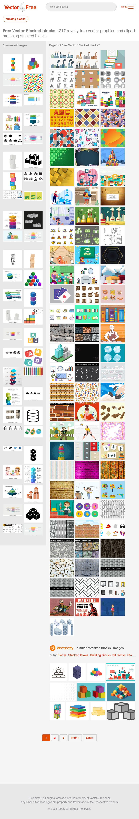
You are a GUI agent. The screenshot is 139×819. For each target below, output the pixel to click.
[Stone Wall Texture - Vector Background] (113, 548)
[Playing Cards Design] (62, 294)
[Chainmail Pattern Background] (87, 587)
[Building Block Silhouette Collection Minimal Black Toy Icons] (33, 396)
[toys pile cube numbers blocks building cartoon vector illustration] (57, 711)
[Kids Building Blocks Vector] (113, 98)
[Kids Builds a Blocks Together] (87, 177)
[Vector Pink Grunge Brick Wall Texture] (87, 470)
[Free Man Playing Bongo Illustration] (113, 607)
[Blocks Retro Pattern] (87, 118)
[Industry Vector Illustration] (87, 216)
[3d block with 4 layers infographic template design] (33, 533)
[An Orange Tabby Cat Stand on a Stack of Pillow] (62, 255)
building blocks (15, 19)
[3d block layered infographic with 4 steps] (12, 337)
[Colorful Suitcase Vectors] (62, 451)
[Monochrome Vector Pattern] (113, 509)
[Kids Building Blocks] (87, 98)
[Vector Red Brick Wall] (87, 529)
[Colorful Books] (113, 314)
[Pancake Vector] (113, 294)
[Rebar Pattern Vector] (62, 470)
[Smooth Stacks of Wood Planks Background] (113, 196)
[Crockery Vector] (113, 372)
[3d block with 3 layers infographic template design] (12, 83)
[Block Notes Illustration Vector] (113, 79)
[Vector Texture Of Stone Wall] (62, 333)
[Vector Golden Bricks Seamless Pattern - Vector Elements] (62, 392)
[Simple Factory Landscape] (113, 216)
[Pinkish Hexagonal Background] (113, 431)
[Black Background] (87, 353)
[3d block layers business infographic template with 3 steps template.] (33, 122)
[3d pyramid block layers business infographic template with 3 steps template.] (12, 494)
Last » (90, 738)
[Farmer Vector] (87, 490)
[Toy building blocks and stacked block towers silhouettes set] (33, 181)
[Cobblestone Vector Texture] (87, 568)
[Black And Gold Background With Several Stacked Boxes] (113, 255)
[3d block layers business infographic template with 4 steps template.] (12, 298)
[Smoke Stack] (62, 59)
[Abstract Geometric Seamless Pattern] (62, 138)
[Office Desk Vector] (62, 372)
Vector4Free (20, 7)
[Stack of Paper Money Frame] (87, 157)
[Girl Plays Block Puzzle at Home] (62, 216)
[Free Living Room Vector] (87, 275)
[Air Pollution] (113, 275)
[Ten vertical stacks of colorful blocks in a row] (33, 376)
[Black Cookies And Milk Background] (113, 392)
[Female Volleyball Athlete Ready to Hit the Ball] (87, 431)
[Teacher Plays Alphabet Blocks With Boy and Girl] (62, 275)
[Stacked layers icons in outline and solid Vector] (12, 357)
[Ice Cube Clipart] (113, 353)
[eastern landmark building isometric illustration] (62, 353)
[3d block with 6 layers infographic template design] (33, 239)
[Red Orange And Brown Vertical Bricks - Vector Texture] (113, 470)
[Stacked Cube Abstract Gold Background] (62, 177)
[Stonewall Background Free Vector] (62, 411)
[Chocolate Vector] (113, 411)
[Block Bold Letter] (62, 118)
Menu (124, 7)
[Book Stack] (113, 59)
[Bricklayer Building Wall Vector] (62, 509)
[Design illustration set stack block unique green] (33, 200)
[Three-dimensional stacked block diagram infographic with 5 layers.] (33, 142)
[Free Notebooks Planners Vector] (87, 314)
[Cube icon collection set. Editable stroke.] (12, 200)
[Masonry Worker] (62, 607)
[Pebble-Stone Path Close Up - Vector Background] (62, 568)
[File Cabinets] (87, 451)
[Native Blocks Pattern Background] (62, 98)
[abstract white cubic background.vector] (63, 692)
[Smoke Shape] (87, 372)
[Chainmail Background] (113, 568)
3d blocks (119, 655)
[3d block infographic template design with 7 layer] (12, 220)
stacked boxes (78, 655)
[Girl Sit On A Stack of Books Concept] (87, 255)
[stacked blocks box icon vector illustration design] (33, 63)
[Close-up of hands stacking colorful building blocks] (33, 318)
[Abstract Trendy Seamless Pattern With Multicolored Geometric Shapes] (113, 118)
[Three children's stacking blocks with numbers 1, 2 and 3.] (12, 259)
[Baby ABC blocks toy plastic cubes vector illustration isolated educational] (33, 357)
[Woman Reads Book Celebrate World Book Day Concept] (87, 411)
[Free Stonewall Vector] (87, 333)
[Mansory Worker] (113, 333)
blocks (61, 655)
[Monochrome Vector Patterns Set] (62, 529)
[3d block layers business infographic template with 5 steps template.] (12, 103)
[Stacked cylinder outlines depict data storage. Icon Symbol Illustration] (33, 416)
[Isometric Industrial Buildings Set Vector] (62, 627)
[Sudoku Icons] (113, 587)
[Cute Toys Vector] (113, 490)
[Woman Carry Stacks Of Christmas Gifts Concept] (87, 196)
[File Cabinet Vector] (87, 294)
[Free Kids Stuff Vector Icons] (87, 509)
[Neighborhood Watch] (87, 607)
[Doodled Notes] (113, 235)
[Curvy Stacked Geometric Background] (113, 138)
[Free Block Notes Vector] (87, 79)
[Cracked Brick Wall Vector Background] (62, 490)
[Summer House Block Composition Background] (113, 177)
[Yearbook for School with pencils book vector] (113, 451)
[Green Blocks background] (62, 157)
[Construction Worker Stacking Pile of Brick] (62, 196)
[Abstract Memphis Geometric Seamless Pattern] (87, 138)
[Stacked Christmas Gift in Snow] (113, 157)
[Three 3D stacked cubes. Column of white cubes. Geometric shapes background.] (12, 161)
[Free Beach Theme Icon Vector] (113, 529)
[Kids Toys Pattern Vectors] (87, 392)
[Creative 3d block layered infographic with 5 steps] (12, 513)
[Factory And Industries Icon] (62, 235)
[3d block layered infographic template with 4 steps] (33, 103)
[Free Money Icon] (62, 314)
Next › (75, 738)
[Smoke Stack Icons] (62, 79)
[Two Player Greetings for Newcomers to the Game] (62, 431)
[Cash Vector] (87, 235)
